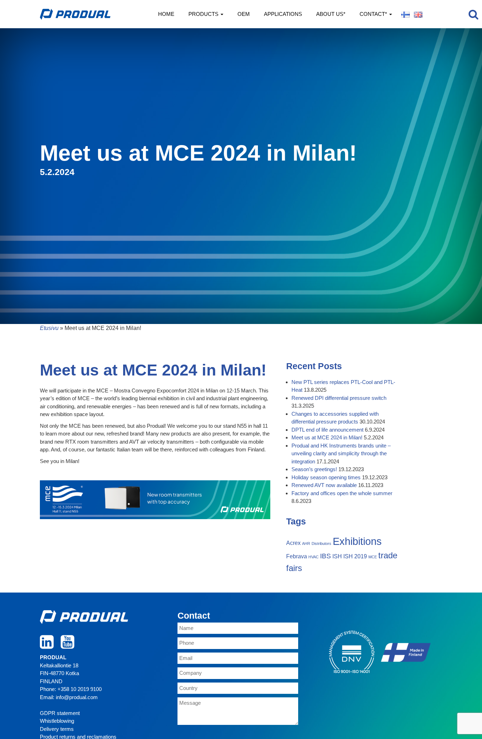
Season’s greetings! (314, 469)
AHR (306, 543)
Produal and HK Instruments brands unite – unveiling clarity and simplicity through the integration (341, 453)
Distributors (321, 543)
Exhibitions (357, 541)
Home (166, 14)
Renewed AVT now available (324, 485)
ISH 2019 (355, 556)
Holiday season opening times (326, 477)
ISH (337, 556)
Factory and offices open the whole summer (341, 493)
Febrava (296, 556)
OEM (243, 14)
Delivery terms (57, 729)
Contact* (374, 14)
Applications (283, 14)
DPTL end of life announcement (327, 430)
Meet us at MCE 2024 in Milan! (326, 437)
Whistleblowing (57, 721)
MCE (372, 557)
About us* (330, 14)
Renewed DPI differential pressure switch (338, 398)
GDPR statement (60, 713)
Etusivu (49, 328)
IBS (325, 556)
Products (204, 14)
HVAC (313, 557)
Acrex (293, 543)
